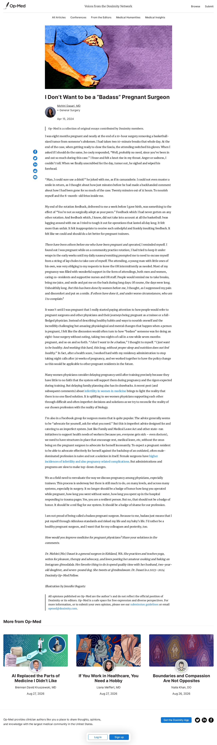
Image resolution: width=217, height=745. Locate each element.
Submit (209, 6)
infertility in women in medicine (105, 391)
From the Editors (101, 17)
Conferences (78, 17)
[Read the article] (35, 650)
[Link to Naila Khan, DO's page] (181, 666)
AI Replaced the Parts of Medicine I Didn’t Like (36, 678)
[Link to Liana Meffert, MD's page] (108, 666)
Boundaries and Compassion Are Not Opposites (181, 678)
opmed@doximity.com (62, 608)
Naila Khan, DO (181, 687)
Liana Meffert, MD (109, 687)
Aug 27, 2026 (23, 693)
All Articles (59, 17)
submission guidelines (144, 604)
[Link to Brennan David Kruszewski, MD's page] (35, 666)
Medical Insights (155, 17)
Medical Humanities (128, 17)
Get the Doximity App (176, 720)
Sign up (119, 737)
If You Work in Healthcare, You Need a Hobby (109, 678)
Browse (195, 6)
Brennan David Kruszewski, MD (35, 687)
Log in (98, 737)
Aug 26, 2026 (169, 693)
